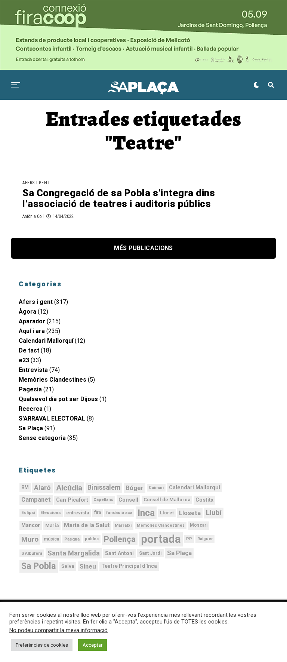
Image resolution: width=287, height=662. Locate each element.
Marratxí (123, 525)
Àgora (27, 311)
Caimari (156, 487)
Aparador (32, 321)
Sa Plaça (31, 428)
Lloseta (190, 513)
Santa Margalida (73, 553)
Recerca (31, 408)
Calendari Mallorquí (46, 340)
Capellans (103, 499)
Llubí (214, 513)
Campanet (36, 499)
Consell (128, 499)
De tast (29, 350)
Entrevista (33, 369)
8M (25, 487)
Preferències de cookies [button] (42, 645)
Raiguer (205, 538)
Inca (146, 513)
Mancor (30, 525)
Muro (29, 539)
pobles (92, 538)
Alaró (42, 488)
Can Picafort (72, 500)
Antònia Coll (33, 216)
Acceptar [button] (92, 645)
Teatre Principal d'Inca (129, 566)
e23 (24, 360)
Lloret (167, 512)
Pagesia (30, 389)
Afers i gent (36, 301)
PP (189, 538)
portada (161, 539)
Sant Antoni (119, 553)
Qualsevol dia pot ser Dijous (58, 399)
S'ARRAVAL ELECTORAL (52, 418)
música (51, 539)
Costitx (204, 500)
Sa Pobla (38, 566)
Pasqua (72, 539)
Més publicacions (143, 248)
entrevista (77, 512)
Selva (67, 566)
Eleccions (50, 512)
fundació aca (119, 512)
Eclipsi (28, 512)
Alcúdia (69, 487)
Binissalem (103, 487)
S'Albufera (31, 553)
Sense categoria (42, 437)
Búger (135, 488)
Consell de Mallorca (167, 499)
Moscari (198, 525)
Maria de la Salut (86, 525)
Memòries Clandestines (52, 379)
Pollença (120, 539)
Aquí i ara (32, 331)
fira (97, 512)
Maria (52, 525)
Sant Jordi (150, 553)
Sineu (88, 566)
